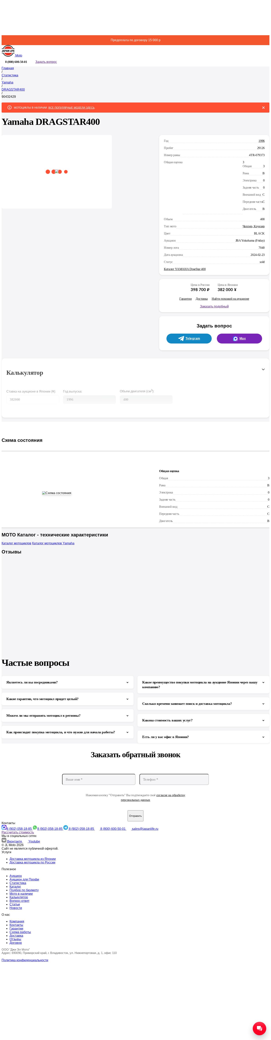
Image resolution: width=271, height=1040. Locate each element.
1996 (262, 140)
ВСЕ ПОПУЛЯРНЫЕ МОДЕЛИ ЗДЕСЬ (71, 107)
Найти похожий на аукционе (230, 298)
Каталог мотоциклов (16, 543)
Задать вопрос (46, 62)
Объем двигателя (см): (137, 391)
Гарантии (185, 298)
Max (242, 338)
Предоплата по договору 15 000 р (135, 40)
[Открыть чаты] (259, 1028)
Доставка (202, 298)
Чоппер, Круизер (254, 226)
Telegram (192, 338)
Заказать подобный (214, 306)
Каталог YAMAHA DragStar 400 (185, 269)
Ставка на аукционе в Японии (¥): (31, 391)
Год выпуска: (72, 391)
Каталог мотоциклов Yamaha (53, 543)
